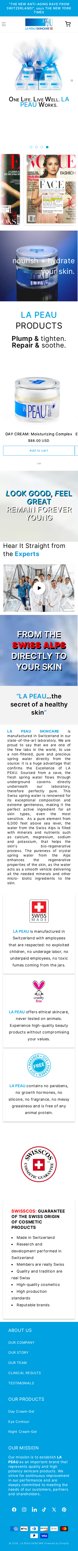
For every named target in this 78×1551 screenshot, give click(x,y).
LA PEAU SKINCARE (32, 1543)
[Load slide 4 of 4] (47, 147)
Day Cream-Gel (21, 1411)
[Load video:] (39, 588)
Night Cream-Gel (22, 1431)
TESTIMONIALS (21, 1383)
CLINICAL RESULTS (24, 1373)
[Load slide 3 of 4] (42, 147)
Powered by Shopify (56, 1543)
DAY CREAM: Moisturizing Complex (38, 434)
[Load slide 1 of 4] (31, 147)
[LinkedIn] (34, 1510)
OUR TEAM (17, 1363)
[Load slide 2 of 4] (36, 147)
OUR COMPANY (21, 1342)
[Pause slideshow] (73, 80)
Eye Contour (19, 1421)
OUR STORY (18, 1352)
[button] (68, 24)
